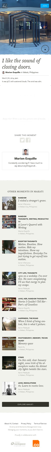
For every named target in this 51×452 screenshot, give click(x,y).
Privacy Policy (26, 423)
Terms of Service (40, 423)
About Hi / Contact (11, 423)
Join (45, 5)
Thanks (25, 124)
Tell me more (25, 95)
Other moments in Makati (25, 191)
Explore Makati (25, 404)
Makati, (30, 72)
